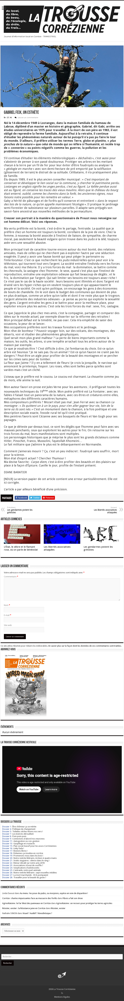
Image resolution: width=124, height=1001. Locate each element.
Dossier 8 (6, 836)
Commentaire (11, 576)
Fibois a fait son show (73, 898)
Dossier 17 (7, 851)
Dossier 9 (6, 839)
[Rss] (62, 993)
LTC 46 (9, 118)
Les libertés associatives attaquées (105, 510)
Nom (7, 605)
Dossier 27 (7, 875)
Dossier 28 (7, 877)
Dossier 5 (6, 831)
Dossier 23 (7, 865)
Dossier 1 (6, 826)
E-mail (7, 615)
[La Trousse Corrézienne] (62, 20)
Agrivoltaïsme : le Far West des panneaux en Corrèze (26, 903)
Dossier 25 (7, 870)
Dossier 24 (7, 868)
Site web (8, 625)
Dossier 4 (6, 829)
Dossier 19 (7, 855)
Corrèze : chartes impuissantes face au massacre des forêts (29, 898)
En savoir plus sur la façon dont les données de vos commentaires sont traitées (84, 646)
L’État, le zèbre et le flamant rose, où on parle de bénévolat (21, 548)
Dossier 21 (7, 860)
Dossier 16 (7, 848)
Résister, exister (58, 908)
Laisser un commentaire (28, 118)
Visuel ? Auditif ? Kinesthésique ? (37, 913)
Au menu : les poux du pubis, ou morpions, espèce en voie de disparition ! (54, 893)
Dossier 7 (6, 834)
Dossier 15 (7, 846)
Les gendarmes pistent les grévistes (19, 510)
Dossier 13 (7, 843)
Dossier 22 (7, 863)
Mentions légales (62, 997)
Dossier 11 (7, 841)
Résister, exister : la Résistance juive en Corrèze (23, 908)
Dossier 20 (7, 858)
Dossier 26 (7, 872)
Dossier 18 (7, 853)
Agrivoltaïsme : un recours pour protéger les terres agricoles (84, 903)
